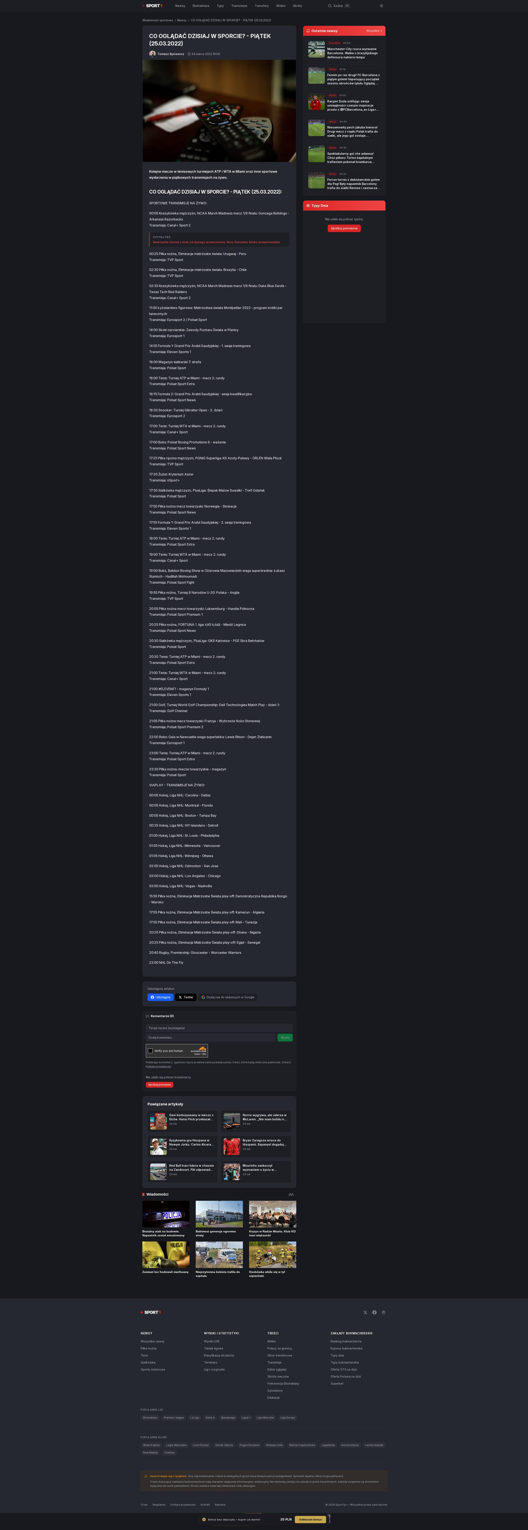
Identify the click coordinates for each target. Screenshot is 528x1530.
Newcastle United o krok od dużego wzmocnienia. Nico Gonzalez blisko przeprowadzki (216, 242)
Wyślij (285, 1037)
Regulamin (159, 1504)
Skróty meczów (278, 1376)
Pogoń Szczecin (249, 1445)
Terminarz (210, 1362)
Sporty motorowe (153, 1369)
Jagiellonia (328, 1445)
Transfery (262, 5)
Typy (220, 5)
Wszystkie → (374, 30)
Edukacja (273, 1397)
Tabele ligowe (213, 1348)
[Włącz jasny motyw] (381, 6)
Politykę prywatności (158, 1066)
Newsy (180, 5)
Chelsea (169, 1452)
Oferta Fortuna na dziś (346, 1376)
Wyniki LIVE (212, 1341)
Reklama (220, 1504)
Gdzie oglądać (277, 1369)
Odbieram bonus (310, 1519)
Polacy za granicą (279, 1348)
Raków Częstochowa (302, 1445)
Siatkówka (148, 1362)
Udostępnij (163, 997)
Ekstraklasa (201, 5)
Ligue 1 (246, 1417)
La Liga (194, 1417)
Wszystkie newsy (152, 1341)
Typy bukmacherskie (345, 1362)
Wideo (281, 5)
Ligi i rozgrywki (214, 1369)
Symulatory (275, 1390)
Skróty (297, 5)
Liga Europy (288, 1417)
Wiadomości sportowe (157, 20)
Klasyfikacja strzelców (219, 1355)
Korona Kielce (350, 1445)
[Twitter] (365, 1312)
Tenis (144, 1355)
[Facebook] (374, 1312)
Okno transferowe (279, 1355)
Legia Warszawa (176, 1445)
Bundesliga (228, 1417)
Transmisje (239, 5)
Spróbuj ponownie (159, 1084)
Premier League (174, 1417)
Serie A (210, 1417)
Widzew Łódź (274, 1445)
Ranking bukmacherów (346, 1341)
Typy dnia (337, 1355)
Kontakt (205, 1504)
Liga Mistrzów (265, 1417)
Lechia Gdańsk (374, 1445)
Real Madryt (150, 1452)
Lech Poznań (201, 1445)
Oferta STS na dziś (344, 1369)
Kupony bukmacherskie (346, 1348)
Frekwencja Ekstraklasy (283, 1383)
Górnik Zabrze (224, 1445)
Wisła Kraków (151, 1445)
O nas (144, 1504)
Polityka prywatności (183, 1504)
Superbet (337, 1383)
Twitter (188, 997)
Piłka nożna (148, 1348)
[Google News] (383, 1312)
